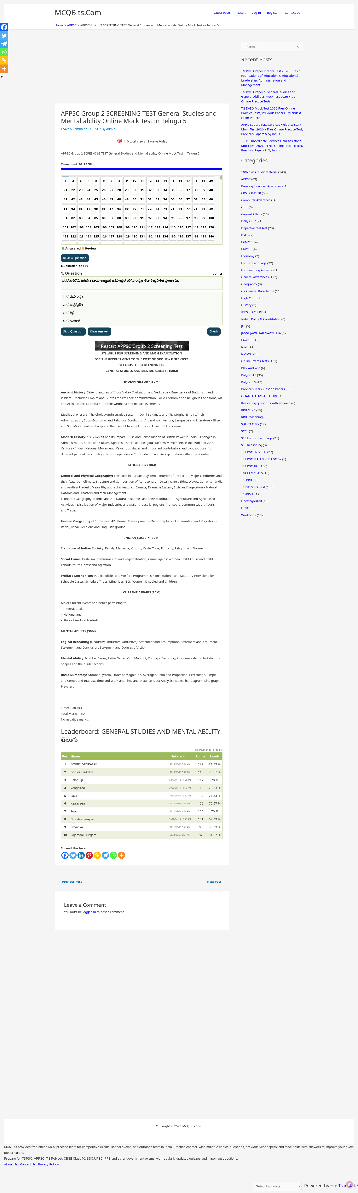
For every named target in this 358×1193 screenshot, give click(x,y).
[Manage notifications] (349, 1184)
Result (241, 12)
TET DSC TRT (250, 466)
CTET (244, 207)
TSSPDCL (247, 494)
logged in (89, 912)
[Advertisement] (142, 73)
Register (273, 12)
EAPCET (246, 249)
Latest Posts (222, 12)
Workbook (248, 515)
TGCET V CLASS (252, 473)
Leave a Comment (74, 129)
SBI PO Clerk (250, 424)
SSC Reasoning (251, 445)
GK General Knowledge (257, 291)
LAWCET (247, 340)
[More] (121, 855)
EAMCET (247, 242)
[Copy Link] (97, 855)
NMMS (246, 354)
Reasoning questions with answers (265, 403)
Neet (244, 347)
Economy (247, 256)
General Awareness (255, 277)
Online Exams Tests (255, 361)
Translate (348, 1185)
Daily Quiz (248, 221)
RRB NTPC (248, 410)
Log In (256, 12)
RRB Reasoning (252, 417)
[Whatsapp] (113, 855)
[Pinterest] (89, 855)
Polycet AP (248, 375)
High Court (249, 298)
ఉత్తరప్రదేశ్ (76, 304)
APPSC (94, 129)
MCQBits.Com (78, 12)
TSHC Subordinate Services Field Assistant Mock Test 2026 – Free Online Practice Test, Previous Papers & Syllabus (272, 145)
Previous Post (70, 882)
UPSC (245, 508)
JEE (243, 326)
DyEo (245, 235)
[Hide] (1, 76)
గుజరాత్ (74, 321)
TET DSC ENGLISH (253, 452)
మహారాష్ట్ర (76, 296)
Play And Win (250, 368)
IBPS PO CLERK (252, 312)
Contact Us (292, 12)
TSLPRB (246, 480)
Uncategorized (251, 501)
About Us (10, 1164)
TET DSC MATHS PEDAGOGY (261, 459)
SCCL (244, 431)
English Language (253, 263)
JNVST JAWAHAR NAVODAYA (261, 333)
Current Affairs (251, 214)
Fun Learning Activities (257, 270)
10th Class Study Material (259, 172)
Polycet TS (248, 382)
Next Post (216, 882)
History (246, 305)
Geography (249, 284)
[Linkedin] (81, 855)
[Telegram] (105, 855)
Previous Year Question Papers (263, 389)
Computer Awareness (256, 200)
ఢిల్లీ (71, 312)
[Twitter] (73, 855)
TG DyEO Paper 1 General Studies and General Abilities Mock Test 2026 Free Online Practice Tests (268, 96)
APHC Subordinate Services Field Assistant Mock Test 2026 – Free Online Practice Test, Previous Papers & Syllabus (272, 129)
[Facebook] (65, 855)
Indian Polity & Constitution (261, 319)
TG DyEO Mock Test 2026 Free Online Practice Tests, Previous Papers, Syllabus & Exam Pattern (271, 113)
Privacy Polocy (48, 1164)
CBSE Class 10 (251, 193)
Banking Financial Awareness (262, 186)
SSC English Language (256, 438)
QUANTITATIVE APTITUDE (259, 396)
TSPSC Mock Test (253, 487)
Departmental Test (254, 228)
